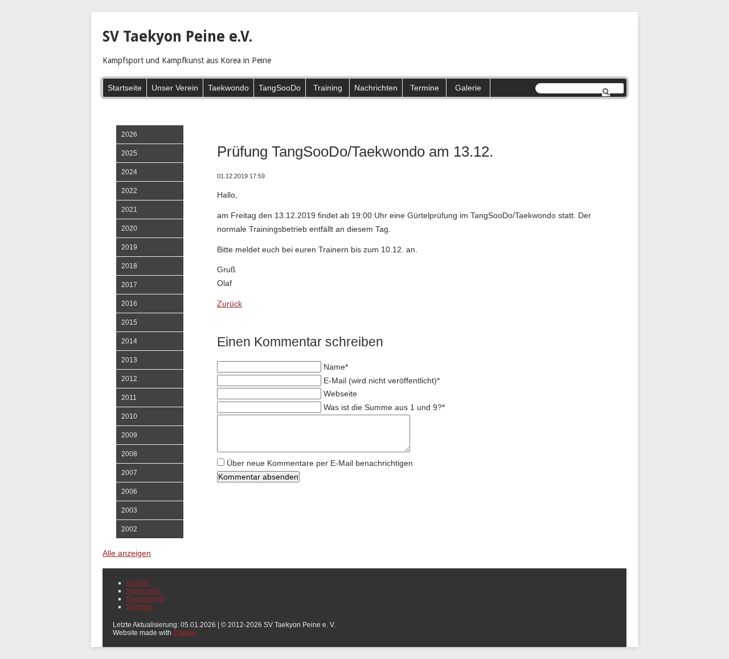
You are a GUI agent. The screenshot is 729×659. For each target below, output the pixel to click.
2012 (129, 379)
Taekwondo (228, 87)
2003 (129, 510)
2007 (129, 473)
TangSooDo (280, 87)
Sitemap (139, 607)
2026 (129, 134)
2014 (129, 341)
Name (335, 366)
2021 (129, 210)
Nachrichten (376, 87)
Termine (424, 87)
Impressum (143, 591)
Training (327, 87)
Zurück (229, 303)
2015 (129, 322)
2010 (129, 416)
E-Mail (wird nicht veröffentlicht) (381, 380)
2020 (129, 228)
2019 (129, 247)
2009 (129, 435)
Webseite (340, 393)
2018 (129, 266)
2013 (129, 360)
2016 (129, 304)
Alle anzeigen (127, 553)
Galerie (468, 87)
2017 (129, 285)
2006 (129, 492)
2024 (129, 172)
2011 (129, 398)
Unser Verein (174, 87)
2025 (129, 153)
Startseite (125, 87)
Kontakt (138, 583)
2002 (129, 529)
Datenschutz (145, 599)
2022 (129, 191)
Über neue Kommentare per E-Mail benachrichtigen (320, 463)
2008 (129, 454)
